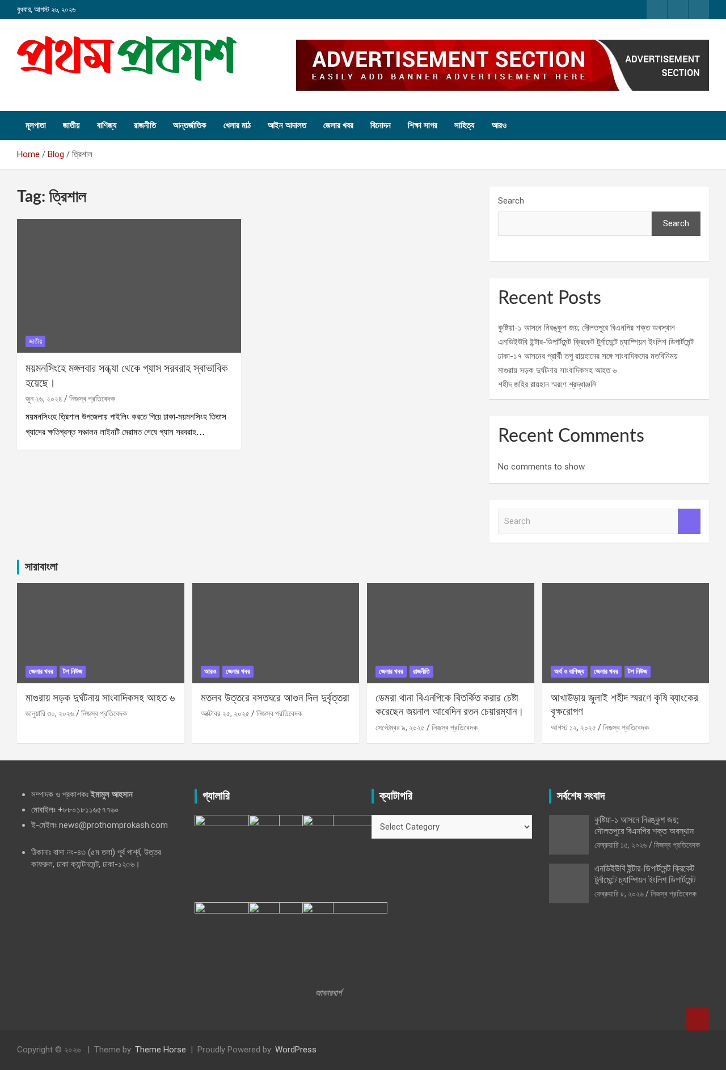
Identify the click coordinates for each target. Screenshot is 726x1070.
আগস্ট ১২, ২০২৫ (573, 727)
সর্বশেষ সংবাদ (581, 796)
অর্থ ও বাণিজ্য (569, 671)
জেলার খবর (338, 125)
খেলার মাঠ (237, 125)
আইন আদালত (287, 125)
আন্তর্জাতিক (189, 125)
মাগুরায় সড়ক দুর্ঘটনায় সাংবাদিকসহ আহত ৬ (557, 370)
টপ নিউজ (72, 671)
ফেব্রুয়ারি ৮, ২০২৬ (619, 893)
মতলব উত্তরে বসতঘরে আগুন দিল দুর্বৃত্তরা (275, 698)
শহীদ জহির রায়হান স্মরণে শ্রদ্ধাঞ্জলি (547, 384)
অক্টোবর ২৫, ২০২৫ (225, 713)
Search (511, 201)
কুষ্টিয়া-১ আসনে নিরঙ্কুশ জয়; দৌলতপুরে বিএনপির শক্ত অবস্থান (586, 328)
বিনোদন (380, 125)
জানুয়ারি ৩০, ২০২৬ (50, 713)
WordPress (295, 1049)
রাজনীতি (145, 125)
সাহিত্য (464, 125)
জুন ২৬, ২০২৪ (44, 398)
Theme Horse (160, 1049)
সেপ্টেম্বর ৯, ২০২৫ (400, 727)
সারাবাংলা (41, 567)
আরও (499, 125)
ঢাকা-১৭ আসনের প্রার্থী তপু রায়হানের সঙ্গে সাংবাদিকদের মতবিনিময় (588, 356)
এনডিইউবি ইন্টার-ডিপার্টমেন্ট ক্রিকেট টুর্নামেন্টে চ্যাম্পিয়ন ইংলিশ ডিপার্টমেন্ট (596, 342)
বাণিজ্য (107, 125)
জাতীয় (71, 125)
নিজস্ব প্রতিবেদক (92, 398)
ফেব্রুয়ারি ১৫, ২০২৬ (620, 844)
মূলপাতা (36, 125)
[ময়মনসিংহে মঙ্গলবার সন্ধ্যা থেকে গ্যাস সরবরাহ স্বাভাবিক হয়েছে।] (129, 285)
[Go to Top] (697, 1019)
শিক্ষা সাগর (422, 125)
